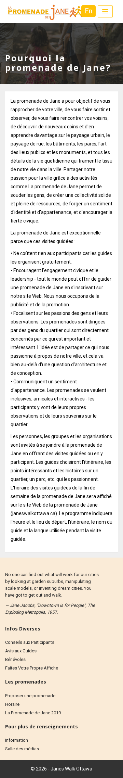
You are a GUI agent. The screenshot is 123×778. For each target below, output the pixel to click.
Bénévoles (15, 659)
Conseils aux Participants (29, 642)
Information (16, 740)
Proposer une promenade (30, 695)
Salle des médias (22, 748)
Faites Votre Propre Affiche (31, 668)
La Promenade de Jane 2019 (33, 712)
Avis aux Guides (21, 650)
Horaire (12, 704)
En (88, 11)
